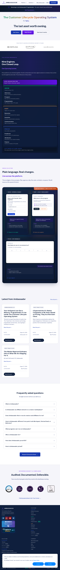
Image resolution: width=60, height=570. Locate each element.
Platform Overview (35, 511)
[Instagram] (6, 518)
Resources (33, 542)
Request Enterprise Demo (30, 454)
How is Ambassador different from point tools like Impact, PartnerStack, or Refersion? (28, 422)
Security (56, 568)
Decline (50, 564)
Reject (15, 230)
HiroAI (32, 513)
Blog (32, 544)
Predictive (33, 532)
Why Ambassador (41, 2)
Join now (36, 209)
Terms (52, 568)
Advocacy (33, 518)
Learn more (43, 209)
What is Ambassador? (12, 404)
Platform (23, 2)
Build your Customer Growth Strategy (9, 552)
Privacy (48, 568)
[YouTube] (10, 518)
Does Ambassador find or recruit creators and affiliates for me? (24, 415)
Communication (34, 528)
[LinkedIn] (3, 518)
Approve (10, 230)
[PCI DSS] (19, 488)
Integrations (33, 514)
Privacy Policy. (36, 560)
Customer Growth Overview (7, 550)
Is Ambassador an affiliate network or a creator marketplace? (24, 410)
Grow (32, 516)
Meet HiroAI (28, 32)
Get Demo (53, 2)
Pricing (32, 545)
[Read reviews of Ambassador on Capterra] (8, 530)
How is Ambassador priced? (13, 446)
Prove (32, 530)
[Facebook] (13, 518)
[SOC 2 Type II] (8, 488)
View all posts (54, 299)
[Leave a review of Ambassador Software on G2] (8, 524)
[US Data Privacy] (40, 488)
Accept (38, 564)
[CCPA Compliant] (51, 488)
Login (47, 2)
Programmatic (35, 521)
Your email (10, 205)
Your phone (10, 209)
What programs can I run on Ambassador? (18, 429)
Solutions (31, 2)
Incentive (33, 526)
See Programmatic (30, 10)
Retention (33, 525)
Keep (32, 523)
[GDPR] (30, 488)
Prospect (33, 519)
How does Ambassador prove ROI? (15, 440)
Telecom (3, 542)
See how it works (42, 32)
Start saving (11, 214)
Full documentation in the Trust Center (30, 498)
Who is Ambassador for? (12, 434)
